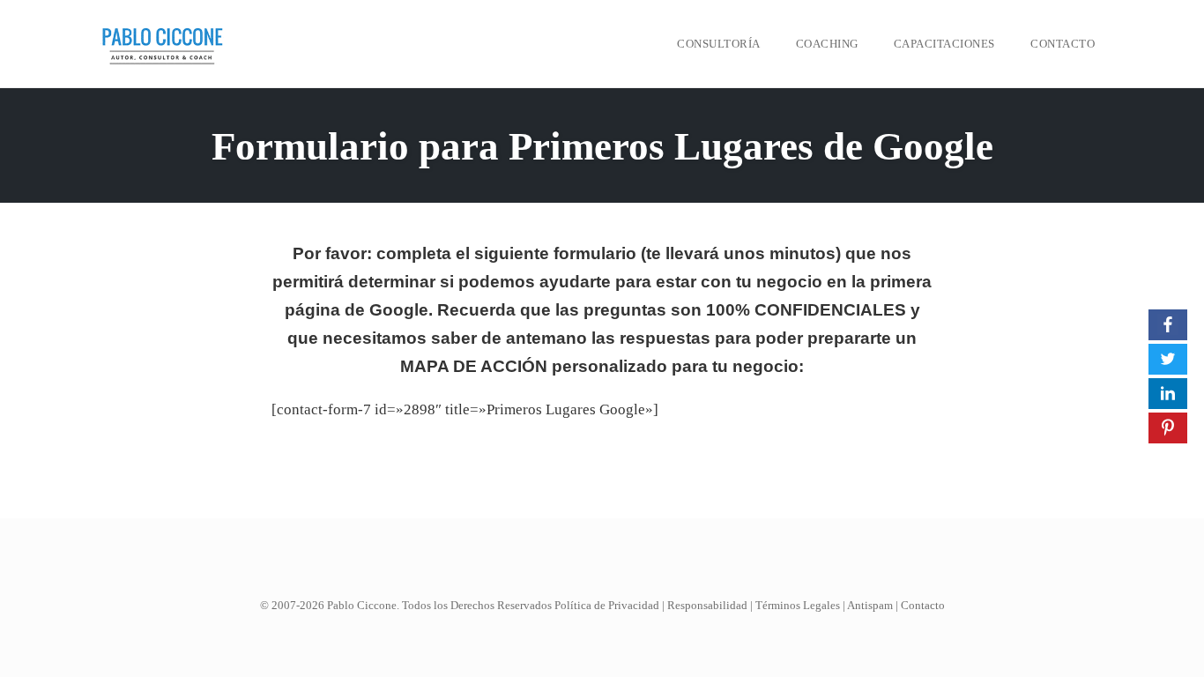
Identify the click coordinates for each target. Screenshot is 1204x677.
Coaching (827, 43)
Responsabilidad (707, 605)
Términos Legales (797, 605)
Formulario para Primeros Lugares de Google (602, 146)
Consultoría (719, 43)
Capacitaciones (944, 43)
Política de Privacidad (606, 605)
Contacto (1062, 43)
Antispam (870, 605)
